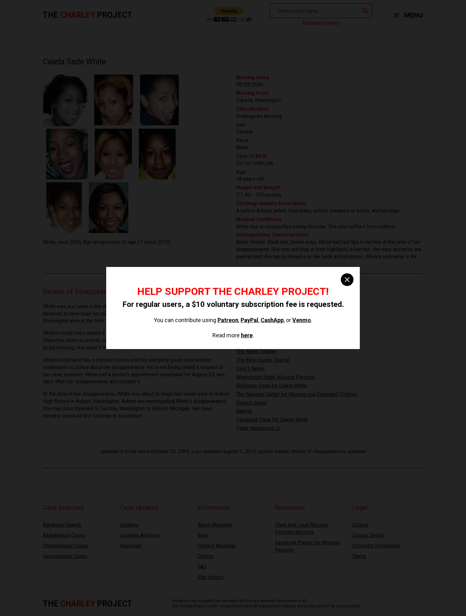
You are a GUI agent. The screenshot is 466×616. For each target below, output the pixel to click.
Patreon (227, 320)
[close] (347, 279)
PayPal (249, 320)
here (247, 335)
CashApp (272, 320)
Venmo (301, 320)
